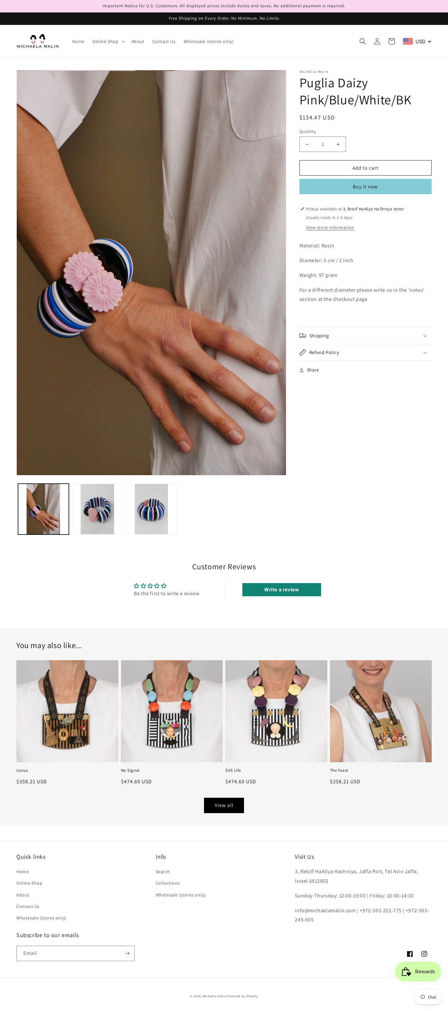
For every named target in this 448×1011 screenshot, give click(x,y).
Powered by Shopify (242, 996)
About (23, 895)
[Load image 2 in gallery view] (97, 509)
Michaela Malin (214, 996)
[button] (108, 41)
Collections (168, 883)
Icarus (22, 770)
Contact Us (28, 906)
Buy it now (365, 186)
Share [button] (313, 370)
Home (22, 871)
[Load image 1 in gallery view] (43, 509)
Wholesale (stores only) (41, 918)
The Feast (339, 770)
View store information (330, 227)
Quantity (307, 131)
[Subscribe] (127, 953)
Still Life (233, 770)
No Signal (130, 770)
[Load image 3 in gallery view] (151, 509)
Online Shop (29, 883)
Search (163, 871)
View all (224, 805)
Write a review (281, 589)
